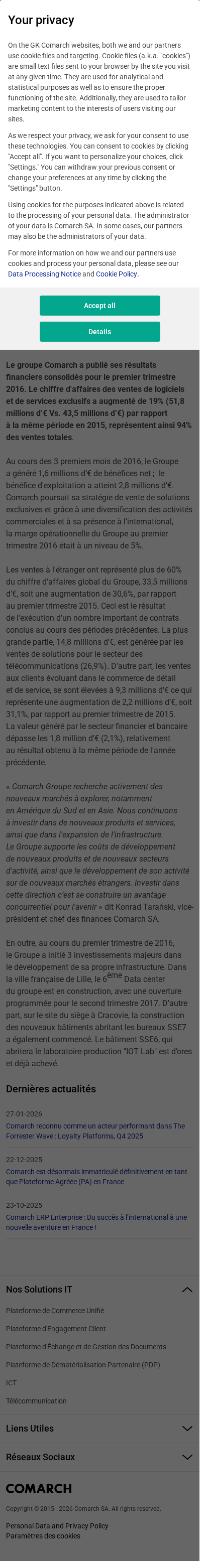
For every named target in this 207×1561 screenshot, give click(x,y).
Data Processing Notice (44, 274)
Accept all (100, 306)
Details (99, 332)
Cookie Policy (116, 274)
